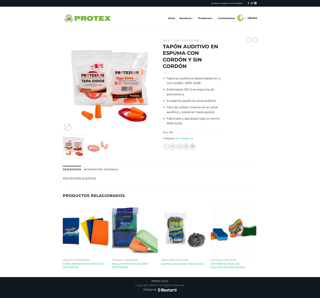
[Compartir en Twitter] (173, 147)
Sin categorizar (187, 40)
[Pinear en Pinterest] (186, 147)
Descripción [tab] (72, 169)
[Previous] (69, 84)
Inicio (171, 18)
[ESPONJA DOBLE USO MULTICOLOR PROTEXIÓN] (233, 229)
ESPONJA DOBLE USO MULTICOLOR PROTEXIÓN (228, 265)
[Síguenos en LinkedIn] (255, 3)
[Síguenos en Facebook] (248, 3)
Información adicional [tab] (101, 169)
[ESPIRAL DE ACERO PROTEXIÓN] (184, 229)
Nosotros (185, 18)
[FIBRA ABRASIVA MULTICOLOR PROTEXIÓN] (86, 229)
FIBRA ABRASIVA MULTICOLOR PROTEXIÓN (83, 265)
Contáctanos (226, 18)
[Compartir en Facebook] (166, 147)
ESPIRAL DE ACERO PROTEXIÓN (182, 264)
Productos (205, 18)
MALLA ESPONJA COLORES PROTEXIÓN (130, 265)
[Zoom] (67, 127)
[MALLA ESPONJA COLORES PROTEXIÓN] (135, 229)
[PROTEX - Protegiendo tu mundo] (87, 18)
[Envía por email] (179, 147)
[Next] (150, 84)
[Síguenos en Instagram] (252, 3)
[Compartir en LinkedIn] (193, 147)
